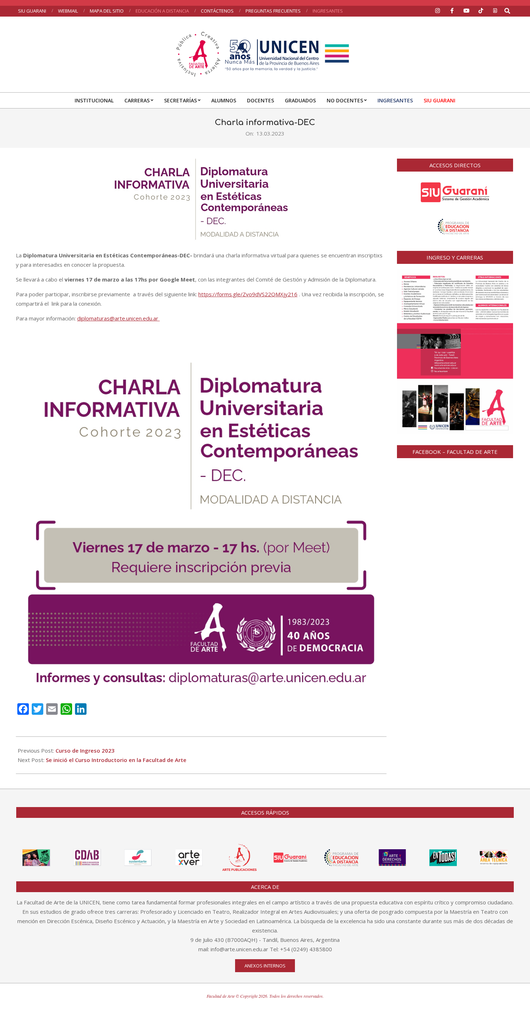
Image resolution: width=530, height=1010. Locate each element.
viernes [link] (74, 279)
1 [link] (87, 279)
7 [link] (90, 279)
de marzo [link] (106, 279)
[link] (93, 279)
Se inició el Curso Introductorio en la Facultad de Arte (116, 759)
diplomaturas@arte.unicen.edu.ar (118, 318)
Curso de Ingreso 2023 (85, 750)
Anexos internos (265, 965)
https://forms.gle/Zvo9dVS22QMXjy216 (247, 294)
